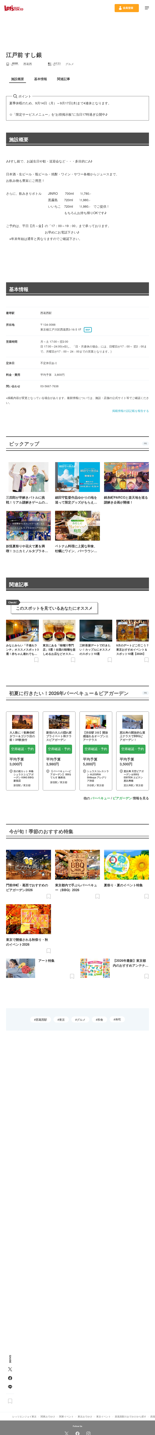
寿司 (118, 1019)
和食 (100, 1019)
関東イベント (66, 1416)
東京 (62, 1019)
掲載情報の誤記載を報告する (130, 411)
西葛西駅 (41, 1019)
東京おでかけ (85, 1416)
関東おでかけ (48, 1416)
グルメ (81, 1019)
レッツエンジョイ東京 (24, 1416)
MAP (88, 329)
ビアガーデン (122, 798)
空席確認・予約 (22, 749)
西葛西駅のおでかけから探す (130, 1416)
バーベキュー (100, 798)
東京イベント (103, 1416)
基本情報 (18, 289)
